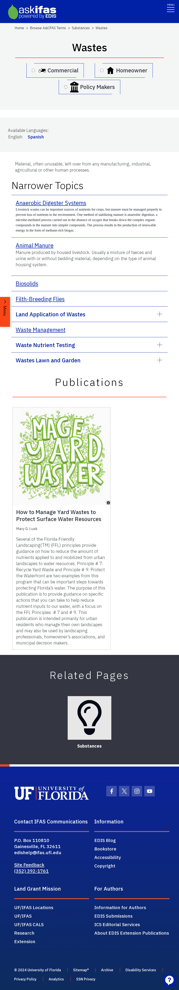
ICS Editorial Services (117, 924)
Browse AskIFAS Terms (48, 28)
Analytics (56, 979)
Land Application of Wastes (50, 314)
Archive (107, 970)
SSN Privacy (85, 979)
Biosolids (27, 283)
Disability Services (141, 970)
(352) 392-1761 (31, 871)
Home (19, 28)
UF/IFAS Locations (33, 907)
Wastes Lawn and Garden (48, 360)
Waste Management (40, 329)
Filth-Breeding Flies (40, 299)
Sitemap (80, 970)
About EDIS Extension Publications (131, 933)
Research (24, 933)
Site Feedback (29, 865)
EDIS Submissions (113, 916)
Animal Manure (34, 245)
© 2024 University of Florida (37, 970)
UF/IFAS (23, 916)
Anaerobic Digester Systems (51, 202)
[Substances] (89, 718)
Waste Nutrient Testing (45, 345)
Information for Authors (120, 907)
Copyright (104, 866)
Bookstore (105, 849)
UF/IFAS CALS (29, 924)
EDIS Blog (105, 840)
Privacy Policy (25, 979)
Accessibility (107, 857)
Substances (81, 28)
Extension (24, 941)
